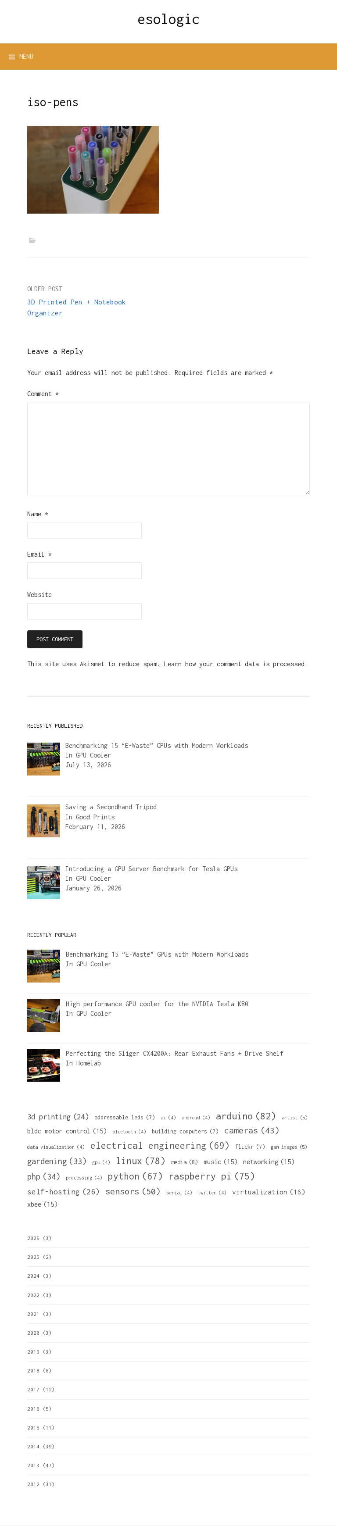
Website (39, 594)
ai (168, 1117)
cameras (252, 1130)
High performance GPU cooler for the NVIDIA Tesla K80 (157, 1004)
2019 (33, 1351)
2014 (33, 1446)
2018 (33, 1370)
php (43, 1176)
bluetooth (129, 1131)
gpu (101, 1162)
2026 (33, 1238)
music (220, 1161)
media (184, 1162)
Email (39, 554)
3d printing (58, 1116)
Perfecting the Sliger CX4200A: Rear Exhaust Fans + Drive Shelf (174, 1053)
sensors (133, 1191)
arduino (246, 1116)
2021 (33, 1314)
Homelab (88, 1063)
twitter (212, 1192)
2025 (33, 1257)
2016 (33, 1409)
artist (295, 1117)
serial (179, 1192)
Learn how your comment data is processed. (236, 664)
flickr (250, 1147)
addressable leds (124, 1117)
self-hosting (63, 1191)
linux (140, 1160)
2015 (33, 1427)
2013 (33, 1465)
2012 (33, 1484)
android (196, 1117)
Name (37, 514)
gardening (56, 1161)
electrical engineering (159, 1145)
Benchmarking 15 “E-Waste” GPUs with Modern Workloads (157, 954)
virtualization (268, 1192)
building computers (185, 1131)
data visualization (56, 1147)
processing (84, 1177)
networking (268, 1161)
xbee (42, 1204)
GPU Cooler (93, 755)
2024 (33, 1276)
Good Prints (95, 817)
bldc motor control (67, 1131)
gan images (289, 1147)
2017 (33, 1389)
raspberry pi (211, 1176)
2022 (33, 1295)
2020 (33, 1333)
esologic (168, 19)
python (135, 1176)
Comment (43, 393)
